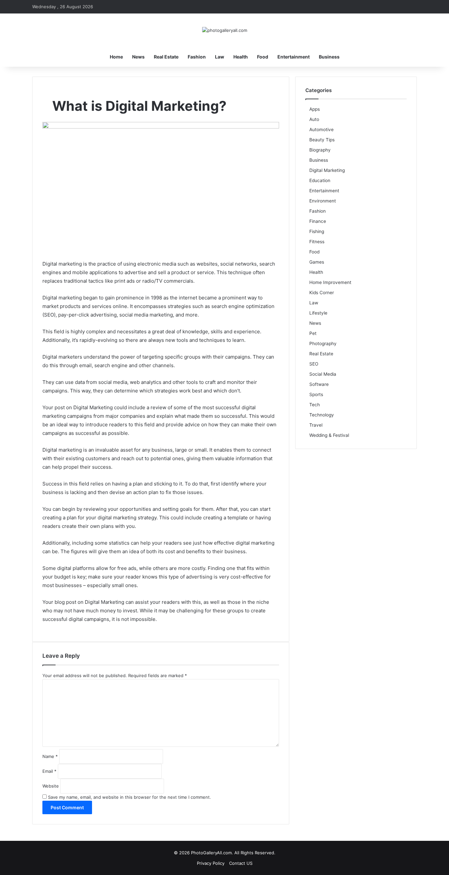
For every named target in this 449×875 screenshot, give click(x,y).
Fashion (197, 56)
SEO (313, 364)
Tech (314, 404)
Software (319, 384)
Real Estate (166, 56)
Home (116, 56)
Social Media (322, 374)
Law (219, 56)
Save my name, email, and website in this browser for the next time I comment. (129, 797)
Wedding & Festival (329, 435)
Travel (315, 425)
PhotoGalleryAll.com (211, 852)
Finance (317, 221)
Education (319, 180)
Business (329, 56)
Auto (314, 119)
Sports (316, 394)
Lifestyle (318, 313)
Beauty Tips (322, 139)
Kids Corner (321, 292)
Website (50, 786)
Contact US (240, 863)
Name (50, 756)
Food (262, 56)
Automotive (321, 129)
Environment (322, 200)
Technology (321, 414)
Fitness (316, 241)
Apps (314, 109)
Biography (320, 150)
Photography (323, 343)
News (138, 56)
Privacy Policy (211, 863)
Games (316, 262)
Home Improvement (330, 282)
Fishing (316, 231)
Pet (313, 333)
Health (240, 56)
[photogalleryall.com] (224, 30)
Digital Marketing (327, 170)
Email (49, 771)
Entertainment (293, 56)
